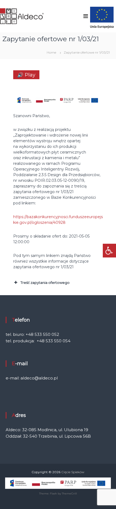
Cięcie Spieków (72, 472)
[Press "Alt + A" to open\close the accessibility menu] (109, 250)
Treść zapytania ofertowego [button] (45, 282)
